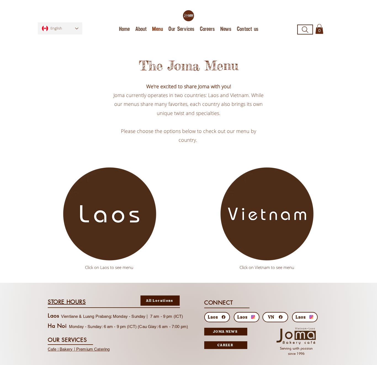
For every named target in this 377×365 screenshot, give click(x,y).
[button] (319, 29)
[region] (110, 214)
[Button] (109, 217)
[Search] (305, 29)
